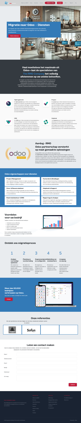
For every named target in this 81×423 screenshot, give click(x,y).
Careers (34, 406)
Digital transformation (52, 402)
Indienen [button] (73, 384)
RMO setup (50, 397)
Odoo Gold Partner (36, 402)
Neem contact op (14, 35)
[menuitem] (24, 3)
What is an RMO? (36, 397)
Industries (35, 404)
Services (34, 399)
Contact (9, 299)
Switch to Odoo (50, 2)
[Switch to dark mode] (76, 3)
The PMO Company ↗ (68, 397)
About (34, 410)
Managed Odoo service (53, 399)
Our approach (51, 408)
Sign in (71, 2)
